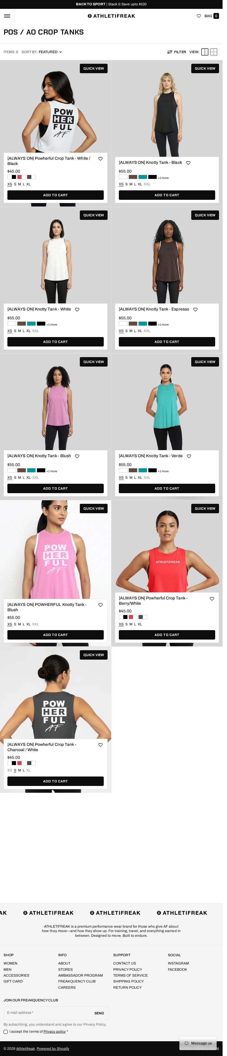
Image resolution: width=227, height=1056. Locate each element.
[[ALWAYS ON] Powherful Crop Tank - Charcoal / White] (31, 177)
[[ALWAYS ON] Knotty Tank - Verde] (142, 177)
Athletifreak (25, 1049)
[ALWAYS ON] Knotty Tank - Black (150, 162)
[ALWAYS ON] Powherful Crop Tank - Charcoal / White (41, 747)
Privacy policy (54, 1031)
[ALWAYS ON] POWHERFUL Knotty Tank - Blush (47, 607)
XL (28, 184)
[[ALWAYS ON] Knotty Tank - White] (123, 177)
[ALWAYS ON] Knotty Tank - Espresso (154, 309)
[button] (7, 16)
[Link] (111, 4)
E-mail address (19, 1013)
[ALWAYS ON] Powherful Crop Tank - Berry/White (153, 601)
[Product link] (55, 133)
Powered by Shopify (53, 1049)
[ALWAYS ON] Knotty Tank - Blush (39, 456)
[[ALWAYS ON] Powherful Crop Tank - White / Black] (11, 177)
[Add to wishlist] (100, 159)
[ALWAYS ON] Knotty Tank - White (39, 309)
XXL (147, 184)
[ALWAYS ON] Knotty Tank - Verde (151, 456)
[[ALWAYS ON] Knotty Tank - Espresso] (133, 177)
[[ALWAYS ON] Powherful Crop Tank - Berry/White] (21, 177)
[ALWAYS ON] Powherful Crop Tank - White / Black (48, 161)
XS (9, 770)
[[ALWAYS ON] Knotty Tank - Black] (152, 177)
